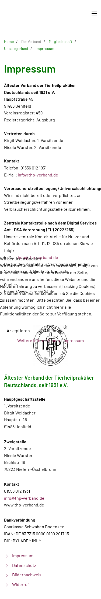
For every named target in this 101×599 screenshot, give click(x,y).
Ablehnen (53, 330)
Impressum (73, 340)
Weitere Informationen (38, 340)
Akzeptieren (18, 330)
